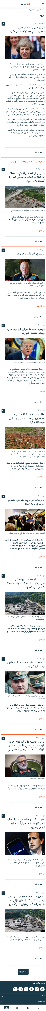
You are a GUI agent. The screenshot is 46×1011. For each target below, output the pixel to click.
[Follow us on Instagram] (26, 989)
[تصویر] (27, 1008)
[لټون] (38, 1008)
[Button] (38, 152)
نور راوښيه (23, 971)
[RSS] (15, 989)
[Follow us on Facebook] (42, 989)
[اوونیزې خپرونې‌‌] (16, 1008)
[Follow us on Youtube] (31, 989)
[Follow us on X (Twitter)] (37, 989)
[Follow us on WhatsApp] (20, 989)
